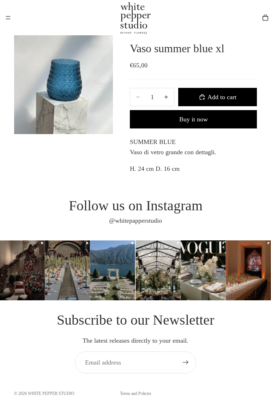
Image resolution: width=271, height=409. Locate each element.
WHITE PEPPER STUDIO (51, 393)
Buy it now (193, 119)
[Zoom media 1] (63, 84)
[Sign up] (185, 362)
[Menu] (8, 18)
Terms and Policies (135, 393)
